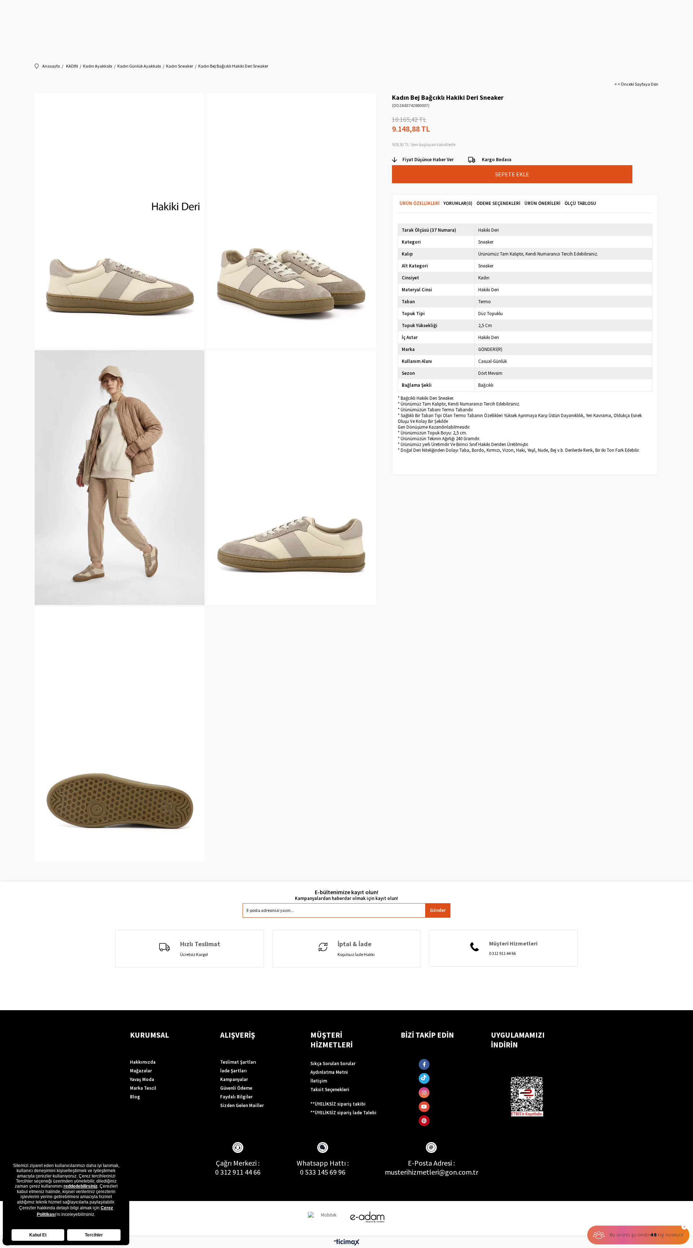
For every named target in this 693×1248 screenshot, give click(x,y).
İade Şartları (233, 1071)
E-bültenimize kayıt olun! (346, 892)
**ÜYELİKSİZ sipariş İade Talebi (343, 1113)
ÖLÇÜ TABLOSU (580, 203)
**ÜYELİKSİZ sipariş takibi (338, 1104)
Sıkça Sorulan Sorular (333, 1063)
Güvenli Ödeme (236, 1088)
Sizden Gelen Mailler (242, 1105)
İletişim (318, 1081)
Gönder (438, 910)
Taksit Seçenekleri (329, 1089)
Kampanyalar (234, 1079)
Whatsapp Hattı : (323, 1162)
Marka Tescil (143, 1088)
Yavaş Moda (142, 1079)
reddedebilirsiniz (80, 1186)
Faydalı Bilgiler (236, 1097)
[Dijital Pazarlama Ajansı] (326, 1218)
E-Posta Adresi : (431, 1162)
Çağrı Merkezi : (238, 1162)
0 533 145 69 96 (322, 1171)
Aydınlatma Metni (329, 1072)
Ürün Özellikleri (420, 203)
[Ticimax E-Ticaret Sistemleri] (346, 1242)
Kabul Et (38, 1235)
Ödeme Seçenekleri (498, 203)
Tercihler (94, 1235)
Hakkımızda (143, 1062)
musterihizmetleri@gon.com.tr (431, 1171)
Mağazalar (141, 1071)
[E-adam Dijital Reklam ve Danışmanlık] (367, 1217)
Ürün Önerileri (542, 203)
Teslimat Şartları (238, 1062)
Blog (135, 1097)
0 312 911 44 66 (238, 1171)
